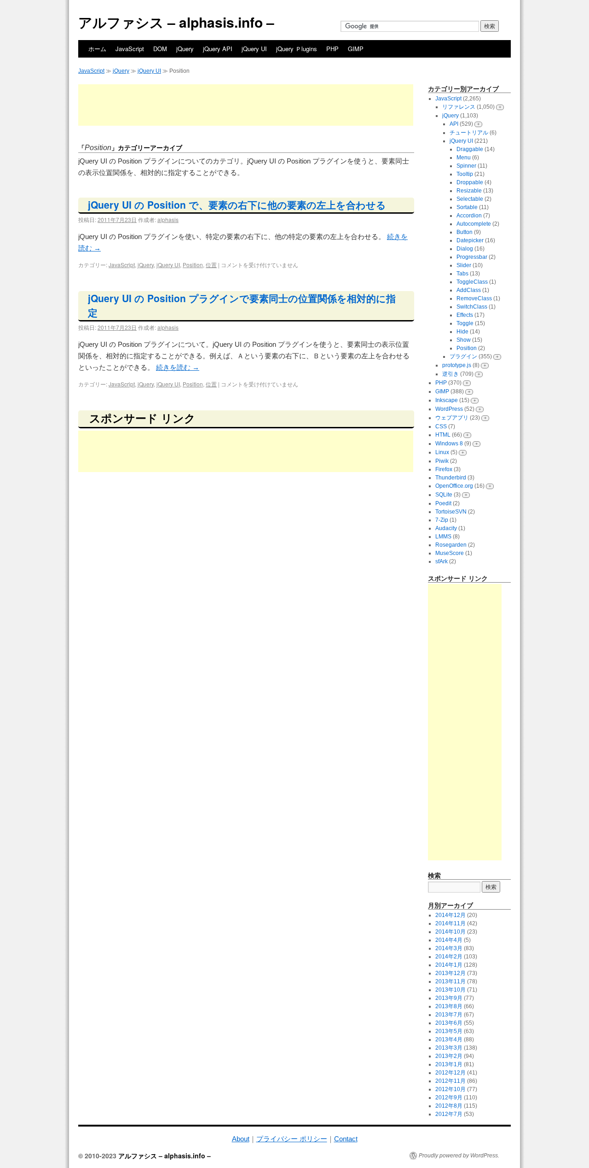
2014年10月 (450, 932)
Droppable (469, 182)
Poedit (443, 503)
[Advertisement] (245, 105)
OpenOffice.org (454, 486)
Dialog (464, 248)
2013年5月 (448, 1031)
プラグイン (463, 356)
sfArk (441, 561)
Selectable (469, 199)
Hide (462, 331)
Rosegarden (451, 545)
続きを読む (177, 367)
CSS (441, 426)
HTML (442, 435)
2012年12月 (450, 1072)
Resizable (469, 190)
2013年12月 (450, 973)
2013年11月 (450, 981)
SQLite (443, 494)
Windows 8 (449, 443)
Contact (346, 1139)
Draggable (469, 149)
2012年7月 (448, 1114)
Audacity (446, 528)
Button (464, 232)
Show (463, 340)
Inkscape (446, 400)
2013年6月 (448, 1023)
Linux (442, 452)
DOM (160, 48)
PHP (332, 48)
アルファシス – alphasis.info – (176, 22)
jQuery (185, 48)
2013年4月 (448, 1039)
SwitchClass (471, 307)
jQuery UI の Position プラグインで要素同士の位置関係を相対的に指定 (242, 305)
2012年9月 (448, 1097)
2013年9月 (448, 998)
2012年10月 (450, 1089)
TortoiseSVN (451, 511)
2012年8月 (448, 1106)
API (454, 124)
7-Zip (441, 520)
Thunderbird (450, 477)
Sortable (467, 207)
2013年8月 (448, 1006)
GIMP (356, 48)
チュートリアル (469, 132)
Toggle (465, 323)
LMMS (443, 536)
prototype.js (456, 365)
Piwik (442, 461)
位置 (211, 265)
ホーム (97, 48)
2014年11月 (450, 923)
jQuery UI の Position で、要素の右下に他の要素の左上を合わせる (237, 204)
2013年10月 (450, 990)
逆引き (450, 374)
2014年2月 (448, 956)
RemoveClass (474, 298)
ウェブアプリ (451, 418)
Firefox (443, 469)
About (240, 1139)
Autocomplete (473, 224)
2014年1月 (448, 965)
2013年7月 (448, 1014)
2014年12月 (450, 915)
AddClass (468, 290)
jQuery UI (254, 48)
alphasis (168, 219)
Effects (464, 315)
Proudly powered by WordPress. (459, 1155)
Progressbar (471, 257)
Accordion (469, 215)
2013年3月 (448, 1048)
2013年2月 (448, 1056)
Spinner (466, 166)
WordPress (449, 409)
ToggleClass (472, 282)
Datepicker (470, 240)
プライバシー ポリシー (291, 1139)
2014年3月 (448, 948)
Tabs (462, 273)
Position (193, 265)
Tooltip (464, 174)
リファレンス (458, 107)
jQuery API (217, 48)
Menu (463, 157)
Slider (463, 265)
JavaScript (129, 48)
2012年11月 (450, 1081)
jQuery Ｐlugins (296, 48)
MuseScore (449, 553)
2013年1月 (448, 1064)
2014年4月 (448, 940)
